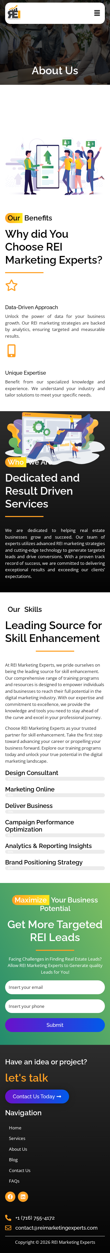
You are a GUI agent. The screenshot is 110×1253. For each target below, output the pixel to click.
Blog (13, 1160)
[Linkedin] (23, 1197)
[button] (97, 13)
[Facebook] (10, 1197)
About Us (18, 1149)
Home (15, 1128)
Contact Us (19, 1170)
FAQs (14, 1181)
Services (17, 1138)
